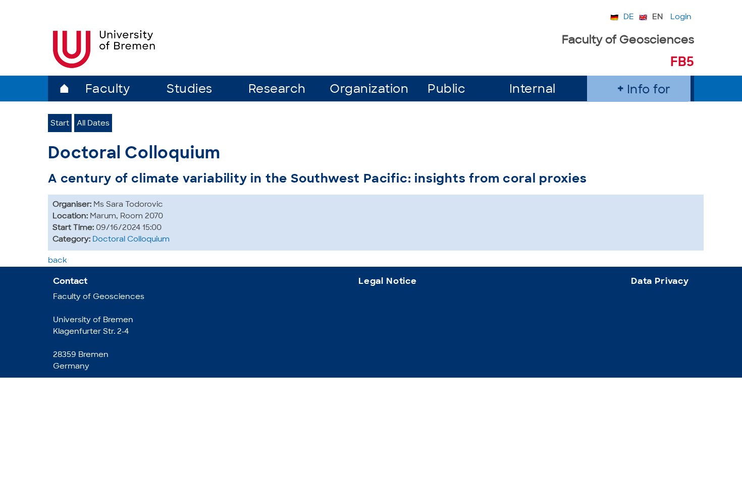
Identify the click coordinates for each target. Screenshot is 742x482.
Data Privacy (660, 281)
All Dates (93, 124)
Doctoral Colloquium (131, 240)
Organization (369, 90)
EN (657, 17)
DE (628, 17)
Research (277, 90)
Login (681, 17)
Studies (190, 90)
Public (446, 90)
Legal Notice (387, 281)
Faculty (107, 90)
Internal (532, 90)
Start (59, 124)
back (57, 261)
